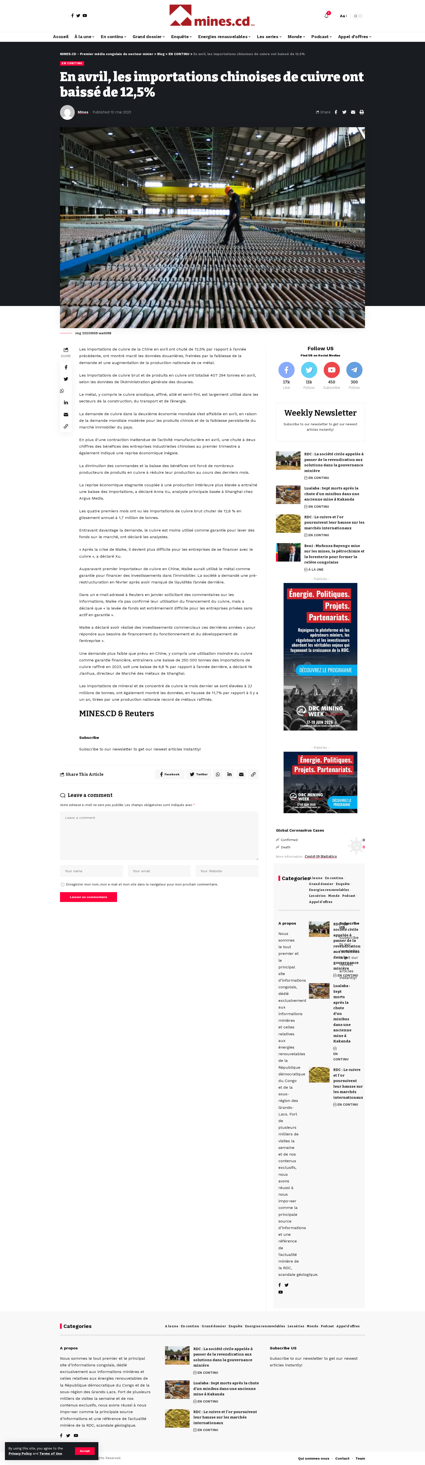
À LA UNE (315, 569)
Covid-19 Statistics (321, 857)
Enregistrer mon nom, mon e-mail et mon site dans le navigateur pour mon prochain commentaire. (142, 884)
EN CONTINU (72, 63)
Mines (83, 112)
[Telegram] (354, 376)
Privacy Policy (20, 1453)
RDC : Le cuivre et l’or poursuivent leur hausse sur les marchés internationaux (334, 522)
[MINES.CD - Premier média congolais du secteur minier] (212, 16)
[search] (333, 16)
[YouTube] (84, 15)
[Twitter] (78, 15)
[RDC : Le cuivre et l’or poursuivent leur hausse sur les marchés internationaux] (288, 523)
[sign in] (64, 16)
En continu (334, 878)
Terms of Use (50, 1453)
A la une (315, 878)
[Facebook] (72, 15)
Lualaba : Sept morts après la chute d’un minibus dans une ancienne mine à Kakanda (331, 494)
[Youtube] (331, 376)
